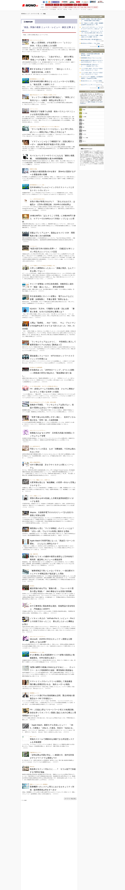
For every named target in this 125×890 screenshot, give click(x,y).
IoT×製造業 (52, 9)
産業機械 (70, 7)
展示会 (65, 9)
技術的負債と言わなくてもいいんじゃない (91, 58)
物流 (75, 4)
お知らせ (89, 9)
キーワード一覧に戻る (70, 798)
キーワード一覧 (35, 13)
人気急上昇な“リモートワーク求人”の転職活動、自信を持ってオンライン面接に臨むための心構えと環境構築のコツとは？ (49, 713)
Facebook (44, 1)
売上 (83, 123)
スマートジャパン (85, 2)
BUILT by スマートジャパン (92, 2)
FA (61, 4)
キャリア (85, 4)
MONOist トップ (25, 13)
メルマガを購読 (55, 2)
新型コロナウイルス (86, 148)
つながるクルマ (44, 9)
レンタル (84, 134)
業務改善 (84, 130)
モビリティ (48, 7)
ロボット (61, 7)
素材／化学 (76, 7)
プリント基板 (85, 137)
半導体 (83, 109)
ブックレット (76, 9)
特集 (70, 9)
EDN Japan (78, 2)
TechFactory (100, 2)
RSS (49, 1)
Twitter (46, 1)
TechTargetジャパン (95, 16)
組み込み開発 (49, 4)
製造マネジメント (68, 4)
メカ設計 (56, 4)
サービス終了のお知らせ (91, 91)
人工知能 (84, 116)
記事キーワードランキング (91, 107)
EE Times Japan (71, 2)
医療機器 (55, 7)
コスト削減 (84, 113)
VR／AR (59, 9)
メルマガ (83, 9)
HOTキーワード (92, 145)
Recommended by (94, 46)
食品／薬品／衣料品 (85, 7)
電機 (66, 7)
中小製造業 (94, 7)
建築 (83, 120)
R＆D (79, 4)
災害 (83, 127)
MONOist (65, 2)
